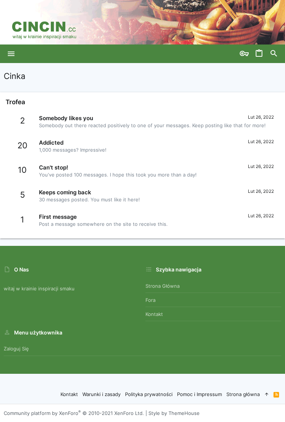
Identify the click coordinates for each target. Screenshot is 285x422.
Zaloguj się (16, 349)
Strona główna (162, 286)
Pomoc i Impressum (199, 394)
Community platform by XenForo (74, 413)
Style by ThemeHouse (174, 413)
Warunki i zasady (101, 394)
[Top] (266, 394)
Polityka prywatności (149, 394)
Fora (150, 300)
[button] (11, 53)
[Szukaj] (273, 54)
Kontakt (154, 314)
